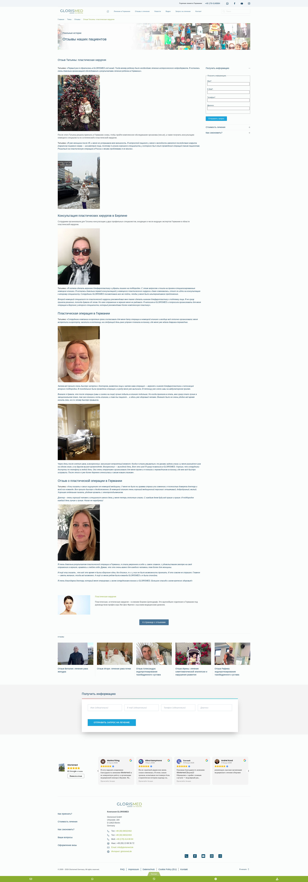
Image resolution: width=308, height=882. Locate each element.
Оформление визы (67, 845)
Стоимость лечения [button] (215, 127)
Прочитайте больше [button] (108, 781)
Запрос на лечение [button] (183, 11)
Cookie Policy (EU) (167, 869)
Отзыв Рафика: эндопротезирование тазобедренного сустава (227, 671)
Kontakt (184, 869)
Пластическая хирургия (105, 597)
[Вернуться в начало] (71, 11)
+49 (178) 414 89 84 (124, 839)
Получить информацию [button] (217, 68)
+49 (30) (123, 831)
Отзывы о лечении (142, 11)
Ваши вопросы (65, 837)
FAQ (122, 869)
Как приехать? (65, 814)
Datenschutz (149, 869)
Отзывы (61, 637)
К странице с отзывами (154, 622)
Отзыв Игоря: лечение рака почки (114, 668)
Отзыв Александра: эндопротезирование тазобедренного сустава (148, 671)
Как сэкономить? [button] (214, 133)
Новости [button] (157, 11)
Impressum (133, 869)
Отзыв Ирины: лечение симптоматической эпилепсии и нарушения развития (191, 671)
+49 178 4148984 (212, 3)
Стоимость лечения (67, 821)
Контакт (198, 11)
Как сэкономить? (66, 829)
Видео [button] (168, 11)
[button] (248, 771)
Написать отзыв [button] (76, 776)
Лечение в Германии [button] (122, 11)
